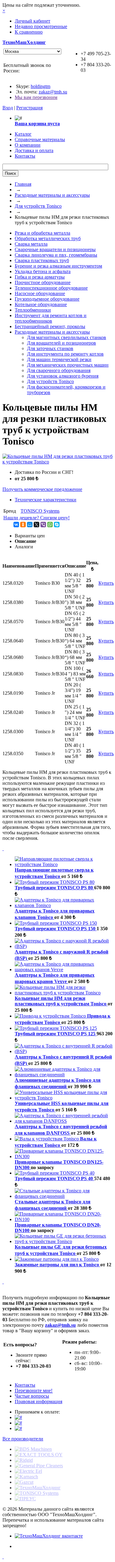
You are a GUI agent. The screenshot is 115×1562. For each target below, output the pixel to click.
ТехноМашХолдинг (24, 42)
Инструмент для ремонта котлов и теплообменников (50, 318)
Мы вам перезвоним (36, 97)
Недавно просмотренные (41, 26)
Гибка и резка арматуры (40, 277)
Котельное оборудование (41, 304)
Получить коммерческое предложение (42, 489)
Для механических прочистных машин (68, 365)
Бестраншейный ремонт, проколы (50, 326)
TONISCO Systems (40, 511)
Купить (106, 583)
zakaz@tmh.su (53, 91)
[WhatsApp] (50, 524)
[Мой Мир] (30, 524)
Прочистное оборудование (43, 282)
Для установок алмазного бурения (62, 376)
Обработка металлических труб (48, 238)
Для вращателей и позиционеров (61, 343)
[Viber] (43, 524)
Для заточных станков (50, 348)
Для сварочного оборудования (58, 370)
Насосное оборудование (40, 293)
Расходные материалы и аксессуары (52, 195)
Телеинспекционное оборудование (51, 288)
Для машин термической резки (59, 359)
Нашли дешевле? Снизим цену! (36, 517)
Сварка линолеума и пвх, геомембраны (56, 255)
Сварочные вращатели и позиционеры (55, 249)
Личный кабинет (32, 21)
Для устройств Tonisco (38, 206)
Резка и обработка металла (42, 233)
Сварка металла (31, 244)
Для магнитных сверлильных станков (66, 337)
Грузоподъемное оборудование (47, 299)
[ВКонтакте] (16, 524)
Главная (23, 184)
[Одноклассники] (23, 524)
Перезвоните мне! (33, 1390)
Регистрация (29, 107)
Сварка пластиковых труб (42, 260)
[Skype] (56, 524)
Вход (7, 107)
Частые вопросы (32, 1396)
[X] (36, 524)
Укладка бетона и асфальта (43, 271)
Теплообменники (33, 310)
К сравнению (29, 32)
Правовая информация (38, 1401)
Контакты (25, 1385)
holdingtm (40, 86)
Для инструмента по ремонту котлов (65, 354)
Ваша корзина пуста (37, 123)
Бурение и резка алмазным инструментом (58, 266)
